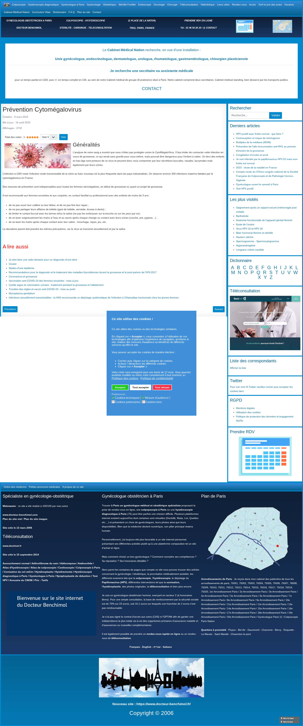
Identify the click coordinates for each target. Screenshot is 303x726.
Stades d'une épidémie (21, 268)
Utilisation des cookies (248, 412)
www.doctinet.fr (12, 545)
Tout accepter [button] (140, 387)
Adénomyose (68, 563)
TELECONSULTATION (100, 27)
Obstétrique (109, 4)
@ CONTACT (210, 27)
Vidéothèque (208, 4)
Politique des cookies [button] (125, 378)
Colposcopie (19, 4)
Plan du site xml (12, 519)
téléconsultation (159, 586)
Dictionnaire (59, 12)
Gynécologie (94, 4)
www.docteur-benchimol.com (20, 514)
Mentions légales (245, 408)
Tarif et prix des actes (270, 4)
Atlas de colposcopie (43, 567)
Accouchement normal (16, 563)
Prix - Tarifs (41, 580)
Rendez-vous (239, 4)
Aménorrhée (85, 563)
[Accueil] (6, 4)
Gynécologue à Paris (72, 4)
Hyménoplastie (44, 571)
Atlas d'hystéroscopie (16, 567)
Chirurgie (172, 4)
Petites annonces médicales (44, 486)
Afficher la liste (238, 368)
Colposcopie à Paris (88, 567)
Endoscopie (144, 4)
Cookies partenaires (127, 402)
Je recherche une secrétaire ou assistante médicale (151, 71)
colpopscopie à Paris (153, 509)
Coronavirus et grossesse (23, 276)
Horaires (289, 4)
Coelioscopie (66, 567)
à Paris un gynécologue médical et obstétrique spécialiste (146, 505)
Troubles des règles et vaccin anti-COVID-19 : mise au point (42, 289)
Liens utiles (223, 4)
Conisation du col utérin (18, 571)
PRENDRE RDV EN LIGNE (198, 20)
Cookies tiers (153, 402)
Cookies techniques (127, 398)
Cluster (13, 263)
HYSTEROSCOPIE (95, 20)
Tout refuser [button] (162, 387)
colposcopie (143, 578)
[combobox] (249, 115)
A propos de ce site (73, 486)
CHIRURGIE (80, 27)
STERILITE (66, 27)
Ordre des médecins (15, 486)
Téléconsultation (189, 4)
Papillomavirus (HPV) (114, 582)
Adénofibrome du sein (45, 563)
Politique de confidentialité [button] (156, 378)
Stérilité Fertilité (127, 4)
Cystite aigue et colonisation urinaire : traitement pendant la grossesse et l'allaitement (56, 285)
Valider (275, 115)
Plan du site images (35, 519)
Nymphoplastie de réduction (73, 576)
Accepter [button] (120, 387)
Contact (97, 12)
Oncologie (159, 4)
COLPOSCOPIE (74, 20)
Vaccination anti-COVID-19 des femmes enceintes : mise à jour (44, 280)
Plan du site (83, 12)
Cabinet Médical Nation (17, 12)
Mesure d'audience (157, 398)
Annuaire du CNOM (20, 580)
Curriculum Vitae (41, 12)
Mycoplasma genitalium (22, 293)
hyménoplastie (112, 586)
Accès (252, 4)
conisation (173, 582)
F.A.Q (72, 12)
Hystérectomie (63, 571)
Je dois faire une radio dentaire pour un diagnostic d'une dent (43, 259)
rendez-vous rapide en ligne (163, 633)
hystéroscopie (161, 578)
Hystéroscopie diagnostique (43, 4)
